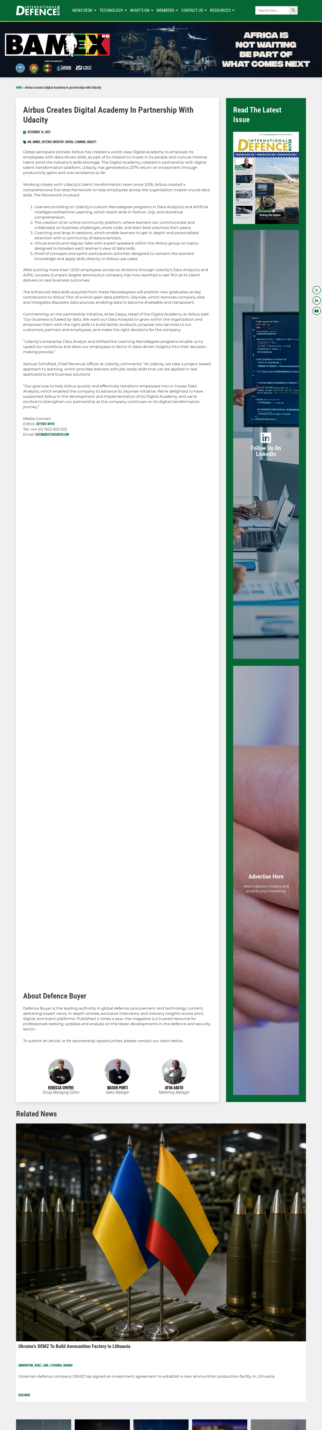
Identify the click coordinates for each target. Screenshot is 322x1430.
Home (19, 88)
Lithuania (56, 1365)
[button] (12, 1261)
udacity (91, 142)
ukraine (68, 1365)
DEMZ (37, 1365)
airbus (36, 142)
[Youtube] (317, 311)
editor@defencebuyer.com (52, 434)
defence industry (53, 142)
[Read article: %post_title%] (161, 1232)
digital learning (75, 142)
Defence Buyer (45, 424)
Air (29, 142)
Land (45, 1365)
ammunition (25, 1365)
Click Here (266, 452)
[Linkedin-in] (317, 300)
